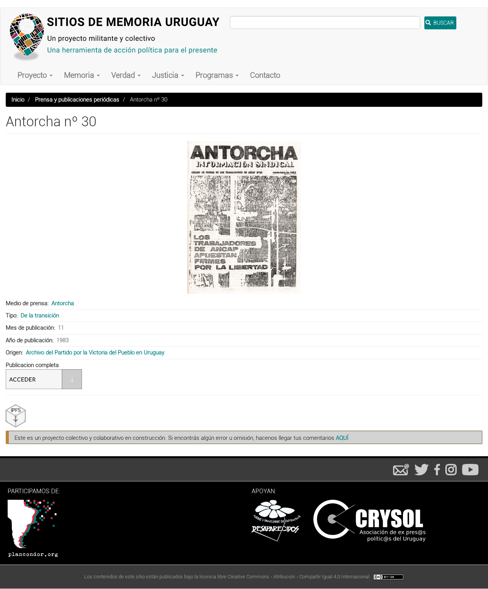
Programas (215, 75)
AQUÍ (342, 438)
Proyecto (33, 75)
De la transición (40, 315)
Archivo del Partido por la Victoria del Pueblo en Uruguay (95, 352)
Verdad (124, 75)
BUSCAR (443, 23)
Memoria (80, 75)
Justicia (166, 75)
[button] (244, 217)
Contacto (265, 75)
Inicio (17, 99)
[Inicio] (118, 37)
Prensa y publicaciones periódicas (77, 99)
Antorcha (62, 303)
